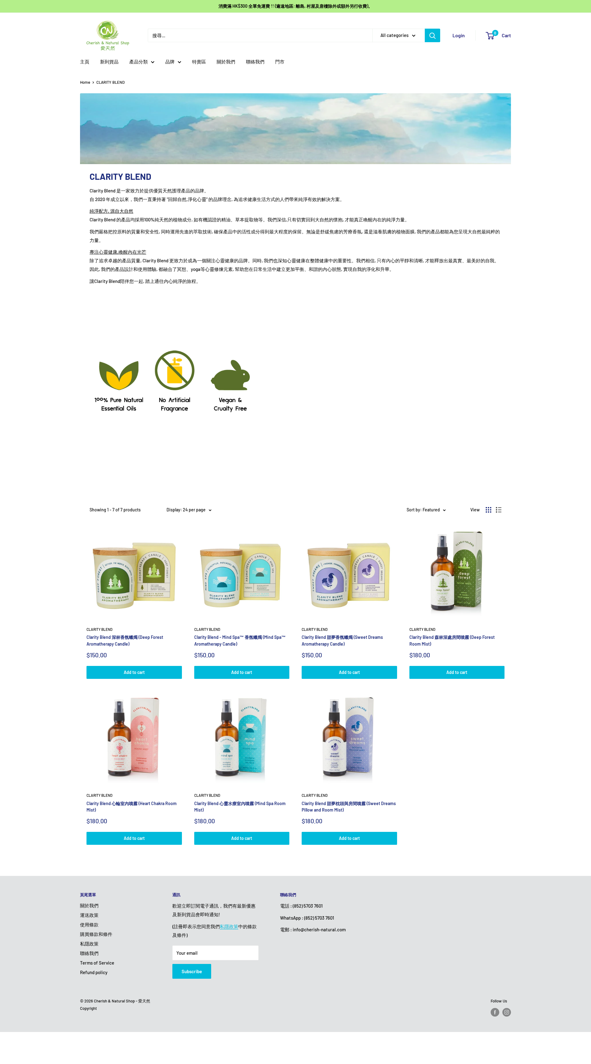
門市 (279, 61)
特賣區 (199, 61)
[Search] (432, 35)
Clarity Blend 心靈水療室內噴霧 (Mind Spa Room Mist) (240, 807)
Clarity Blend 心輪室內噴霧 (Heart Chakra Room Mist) (131, 807)
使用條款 (89, 924)
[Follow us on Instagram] (506, 1012)
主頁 (84, 61)
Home (85, 82)
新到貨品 (109, 61)
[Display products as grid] (488, 510)
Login (458, 35)
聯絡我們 (255, 61)
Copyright (88, 1008)
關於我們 (226, 61)
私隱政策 (89, 943)
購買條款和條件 (96, 934)
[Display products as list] (498, 510)
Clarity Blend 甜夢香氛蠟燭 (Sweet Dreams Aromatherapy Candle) (342, 641)
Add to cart (134, 672)
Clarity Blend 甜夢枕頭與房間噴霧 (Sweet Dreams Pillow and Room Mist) (349, 807)
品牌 (170, 61)
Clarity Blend (99, 629)
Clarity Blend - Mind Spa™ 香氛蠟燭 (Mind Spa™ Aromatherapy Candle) (240, 641)
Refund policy (93, 972)
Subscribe (192, 971)
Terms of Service (97, 962)
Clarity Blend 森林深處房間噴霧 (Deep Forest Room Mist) (452, 641)
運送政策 (89, 915)
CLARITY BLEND (110, 82)
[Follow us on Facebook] (495, 1012)
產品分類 (138, 61)
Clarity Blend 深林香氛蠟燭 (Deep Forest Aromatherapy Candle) (124, 641)
